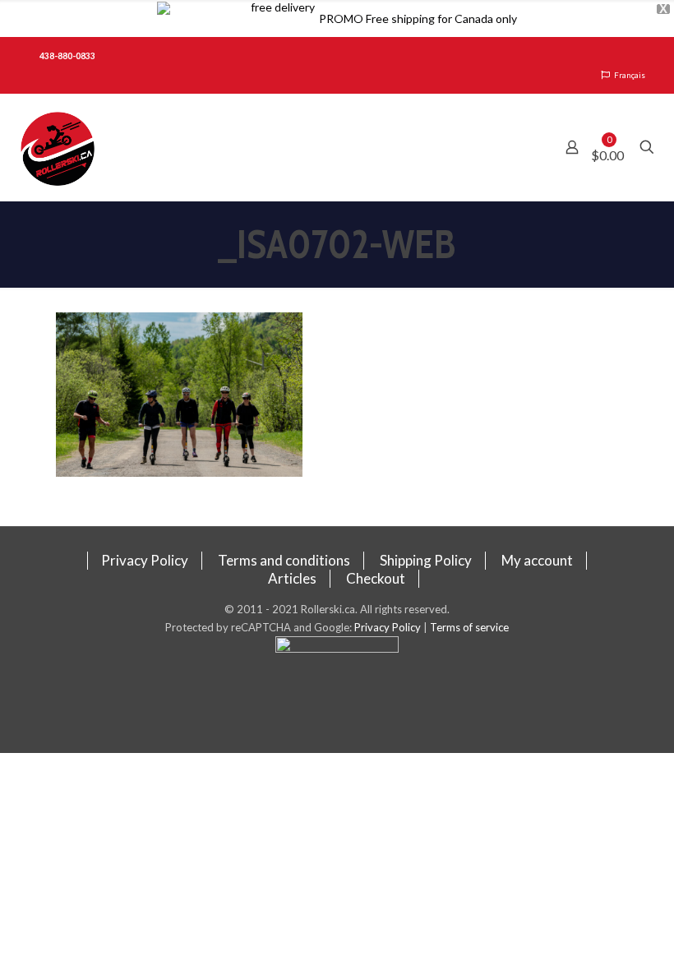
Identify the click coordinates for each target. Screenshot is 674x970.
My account (537, 560)
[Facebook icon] (337, 694)
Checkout (375, 578)
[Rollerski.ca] (57, 147)
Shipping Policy (426, 560)
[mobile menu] (515, 147)
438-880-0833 (67, 56)
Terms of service (469, 627)
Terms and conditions (284, 560)
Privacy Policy (144, 560)
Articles (292, 578)
